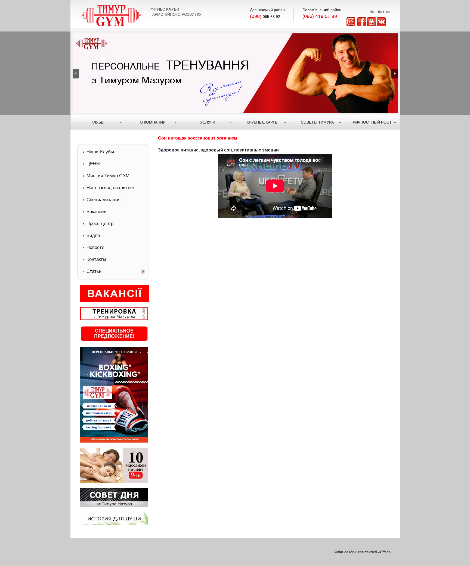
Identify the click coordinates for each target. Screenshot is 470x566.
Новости (95, 247)
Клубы (97, 122)
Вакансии (96, 211)
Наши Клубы (100, 151)
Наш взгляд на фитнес (110, 187)
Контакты (96, 259)
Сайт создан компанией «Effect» (362, 552)
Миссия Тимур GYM (107, 175)
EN (380, 11)
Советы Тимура (317, 122)
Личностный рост (372, 122)
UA (388, 11)
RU (372, 11)
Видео (93, 235)
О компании (153, 122)
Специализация (103, 199)
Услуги (207, 122)
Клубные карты (262, 122)
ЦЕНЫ (93, 163)
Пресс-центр (99, 223)
